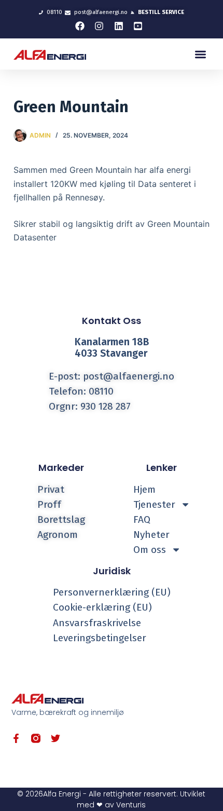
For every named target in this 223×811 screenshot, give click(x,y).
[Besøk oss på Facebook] (82, 26)
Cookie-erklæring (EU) (102, 607)
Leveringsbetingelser (99, 637)
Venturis (131, 805)
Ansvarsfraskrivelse (97, 622)
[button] (201, 54)
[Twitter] (55, 738)
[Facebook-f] (16, 738)
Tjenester (154, 504)
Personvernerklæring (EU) (112, 592)
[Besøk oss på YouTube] (140, 26)
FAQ (141, 519)
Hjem (144, 489)
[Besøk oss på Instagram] (101, 26)
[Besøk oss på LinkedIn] (121, 26)
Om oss (149, 549)
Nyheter (151, 534)
